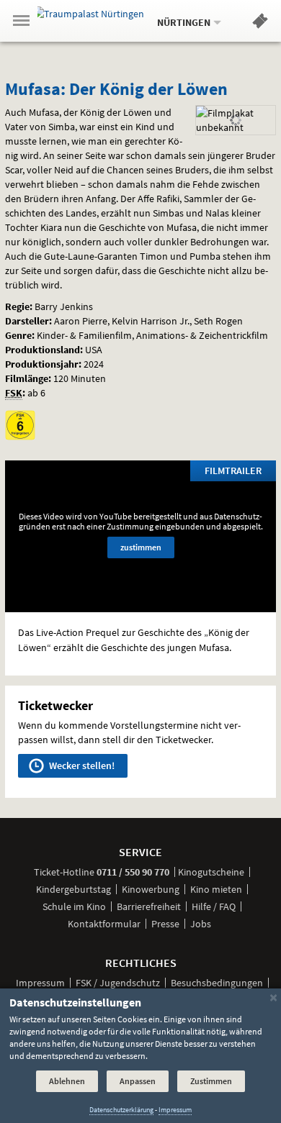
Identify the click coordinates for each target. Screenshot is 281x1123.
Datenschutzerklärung (121, 1109)
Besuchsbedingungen (217, 983)
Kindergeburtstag (73, 889)
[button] (260, 24)
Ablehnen (67, 1081)
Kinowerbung (150, 889)
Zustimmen (211, 1081)
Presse (165, 924)
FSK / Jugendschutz (118, 983)
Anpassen (138, 1081)
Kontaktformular (104, 924)
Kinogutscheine (211, 872)
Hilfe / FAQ (214, 906)
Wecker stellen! (81, 765)
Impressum (40, 983)
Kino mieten (216, 889)
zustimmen (140, 547)
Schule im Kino (74, 906)
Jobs (200, 924)
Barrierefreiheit (149, 906)
